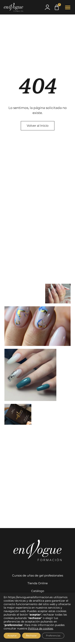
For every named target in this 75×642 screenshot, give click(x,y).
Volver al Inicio (37, 125)
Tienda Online (38, 583)
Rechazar (31, 635)
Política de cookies (40, 628)
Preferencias (53, 635)
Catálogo (37, 591)
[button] (67, 7)
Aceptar (12, 635)
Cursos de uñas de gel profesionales (37, 575)
